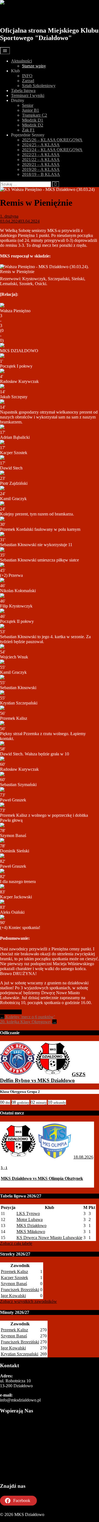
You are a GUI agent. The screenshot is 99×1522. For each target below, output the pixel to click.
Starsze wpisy (34, 66)
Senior (27, 105)
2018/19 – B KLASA (41, 174)
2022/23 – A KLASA (41, 154)
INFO (27, 75)
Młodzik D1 (32, 120)
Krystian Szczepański (19, 1354)
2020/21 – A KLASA (41, 164)
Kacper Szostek (14, 1277)
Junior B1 (30, 110)
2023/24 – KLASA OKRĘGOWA (52, 149)
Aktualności (21, 61)
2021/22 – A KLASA (41, 159)
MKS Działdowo (31, 16)
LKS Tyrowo (28, 1213)
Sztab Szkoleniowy (39, 85)
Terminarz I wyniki (27, 95)
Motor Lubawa (29, 1219)
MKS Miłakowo (30, 1231)
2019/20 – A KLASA (41, 169)
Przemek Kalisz (14, 1271)
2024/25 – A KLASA (41, 144)
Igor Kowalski (13, 1295)
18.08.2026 (83, 1157)
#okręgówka (11, 1012)
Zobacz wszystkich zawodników (28, 1301)
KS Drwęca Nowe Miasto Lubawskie (49, 1237)
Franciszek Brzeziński (20, 1289)
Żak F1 (28, 130)
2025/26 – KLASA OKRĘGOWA (52, 139)
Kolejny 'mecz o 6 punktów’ (27, 1016)
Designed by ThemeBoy (21, 1519)
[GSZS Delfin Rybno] (17, 1074)
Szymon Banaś (14, 1283)
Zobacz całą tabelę (16, 1243)
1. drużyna (9, 216)
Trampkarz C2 (34, 115)
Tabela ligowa (23, 90)
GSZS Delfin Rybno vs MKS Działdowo (43, 1077)
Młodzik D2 (32, 125)
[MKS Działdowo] (52, 1074)
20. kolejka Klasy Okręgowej (28, 1021)
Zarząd (28, 80)
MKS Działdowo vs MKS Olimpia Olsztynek (42, 1178)
